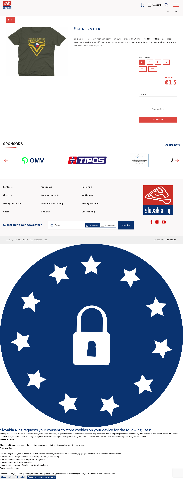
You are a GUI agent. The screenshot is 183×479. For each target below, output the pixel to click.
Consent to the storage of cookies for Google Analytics (24, 465)
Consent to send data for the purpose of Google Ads (23, 459)
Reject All (21, 477)
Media (6, 211)
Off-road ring (88, 211)
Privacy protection (12, 203)
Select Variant (145, 57)
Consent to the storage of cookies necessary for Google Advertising (29, 456)
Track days (46, 187)
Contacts (7, 187)
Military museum (90, 203)
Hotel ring (87, 187)
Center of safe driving (52, 203)
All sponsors (173, 144)
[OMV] (33, 160)
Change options (8, 477)
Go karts (45, 211)
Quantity (142, 94)
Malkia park (87, 195)
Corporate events (50, 195)
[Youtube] (164, 222)
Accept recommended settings (41, 477)
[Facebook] (151, 222)
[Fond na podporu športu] (139, 160)
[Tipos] (87, 160)
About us (7, 195)
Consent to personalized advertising (16, 462)
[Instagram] (157, 222)
